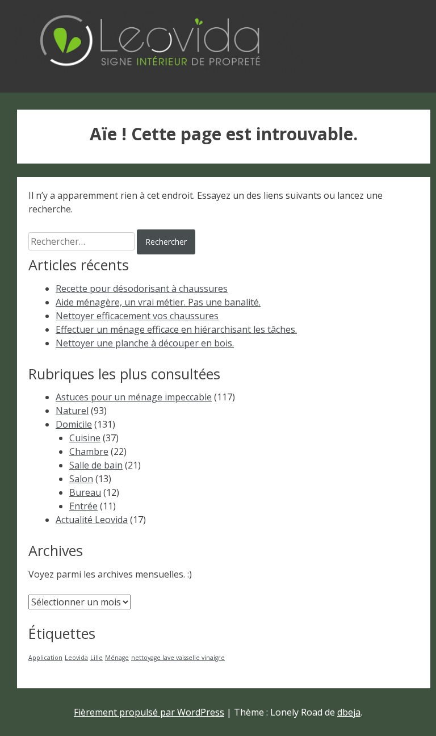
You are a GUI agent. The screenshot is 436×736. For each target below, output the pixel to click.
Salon (81, 478)
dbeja (348, 712)
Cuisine (84, 438)
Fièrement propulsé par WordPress (149, 712)
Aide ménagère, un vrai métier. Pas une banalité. (158, 302)
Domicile (74, 424)
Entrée (83, 506)
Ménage (117, 658)
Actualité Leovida (92, 519)
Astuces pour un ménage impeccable (134, 397)
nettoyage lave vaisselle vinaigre (178, 658)
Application (45, 658)
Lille (96, 658)
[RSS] (423, 33)
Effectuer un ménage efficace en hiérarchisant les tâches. (176, 329)
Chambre (88, 451)
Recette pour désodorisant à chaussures (142, 288)
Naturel (72, 410)
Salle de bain (96, 465)
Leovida (76, 658)
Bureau (85, 492)
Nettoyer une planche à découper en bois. (145, 343)
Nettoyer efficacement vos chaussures (137, 316)
